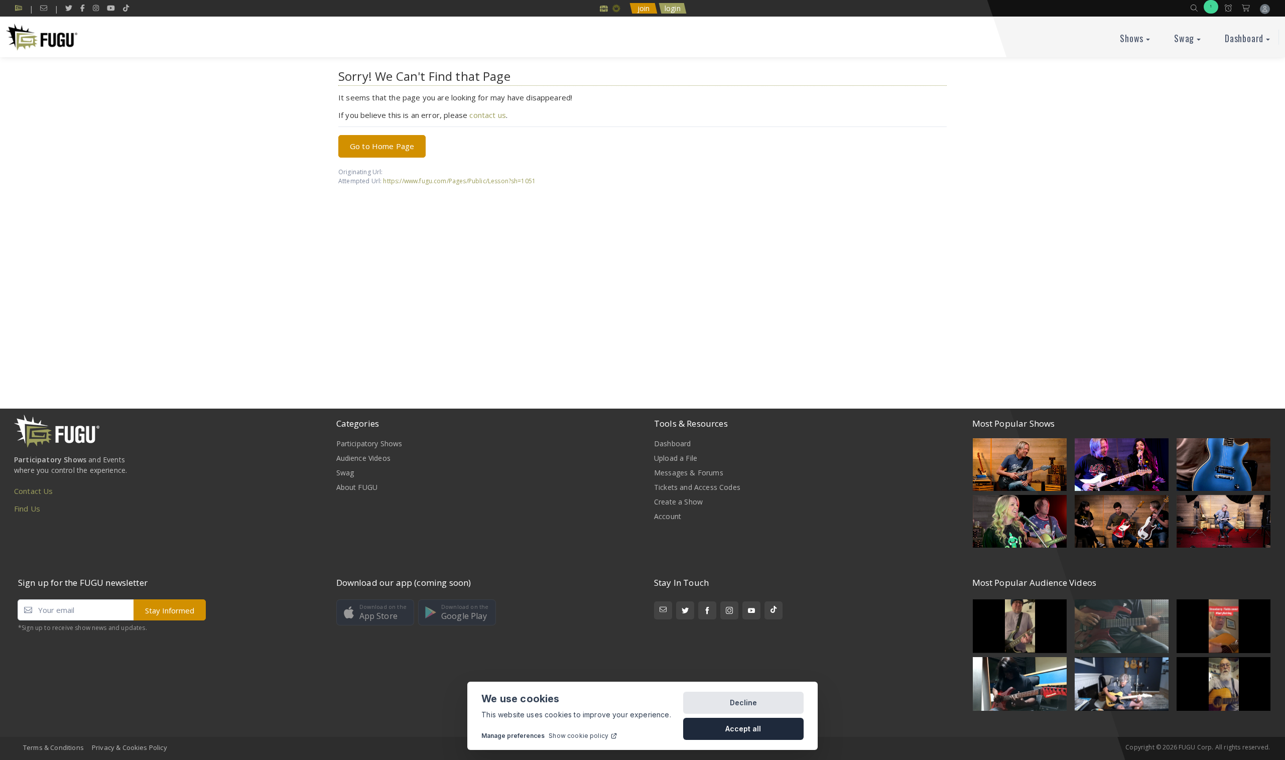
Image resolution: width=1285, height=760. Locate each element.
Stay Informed (169, 610)
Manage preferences (513, 735)
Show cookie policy (578, 735)
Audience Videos (363, 458)
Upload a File (675, 458)
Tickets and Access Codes (697, 487)
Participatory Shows (369, 443)
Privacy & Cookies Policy (129, 747)
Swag (1184, 38)
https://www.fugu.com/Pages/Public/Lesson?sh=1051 (459, 181)
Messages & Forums (688, 472)
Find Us (27, 508)
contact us (487, 115)
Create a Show (678, 501)
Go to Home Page (382, 146)
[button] (1194, 8)
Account (667, 516)
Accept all (743, 728)
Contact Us (33, 491)
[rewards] (604, 8)
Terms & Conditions (53, 747)
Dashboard (1244, 38)
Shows (1131, 38)
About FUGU (357, 487)
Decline (743, 702)
